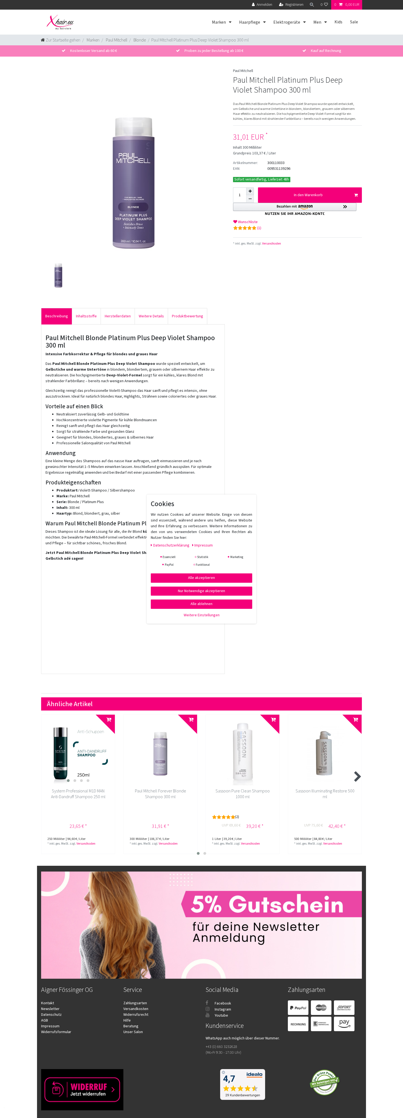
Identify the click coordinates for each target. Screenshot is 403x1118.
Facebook (222, 1003)
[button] (294, 209)
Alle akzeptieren (201, 577)
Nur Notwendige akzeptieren (201, 590)
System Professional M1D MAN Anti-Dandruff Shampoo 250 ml (78, 794)
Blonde (139, 40)
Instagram (222, 1009)
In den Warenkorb (308, 195)
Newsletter (50, 1009)
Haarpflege (250, 22)
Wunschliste (247, 222)
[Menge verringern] (250, 199)
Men (317, 22)
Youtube (221, 1015)
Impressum (50, 1026)
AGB (44, 1020)
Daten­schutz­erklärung (171, 545)
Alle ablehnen (201, 603)
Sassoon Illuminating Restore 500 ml (325, 794)
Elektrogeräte (287, 22)
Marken (219, 22)
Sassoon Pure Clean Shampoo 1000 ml (242, 794)
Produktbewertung (187, 316)
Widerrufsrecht (135, 1014)
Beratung (130, 1026)
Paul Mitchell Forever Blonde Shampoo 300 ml (160, 794)
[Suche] (311, 5)
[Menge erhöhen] (250, 191)
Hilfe (127, 1020)
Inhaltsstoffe (86, 316)
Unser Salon (133, 1032)
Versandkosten (271, 244)
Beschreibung (56, 316)
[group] (78, 752)
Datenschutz (51, 1014)
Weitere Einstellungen (202, 615)
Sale (354, 22)
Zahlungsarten (135, 1003)
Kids (338, 22)
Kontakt (47, 1003)
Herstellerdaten (118, 316)
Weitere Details (151, 316)
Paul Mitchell (116, 40)
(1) (259, 228)
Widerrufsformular (56, 1032)
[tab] (56, 316)
